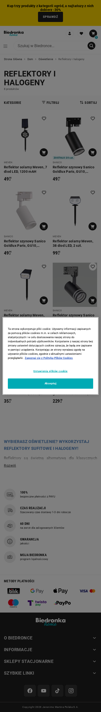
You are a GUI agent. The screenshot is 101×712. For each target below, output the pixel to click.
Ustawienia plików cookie (50, 371)
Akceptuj (51, 383)
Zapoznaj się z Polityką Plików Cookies (49, 358)
